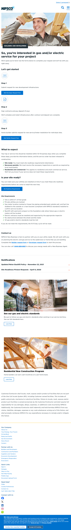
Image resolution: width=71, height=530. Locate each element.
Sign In (3, 467)
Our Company (6, 427)
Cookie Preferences (7, 486)
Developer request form (37, 242)
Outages (4, 469)
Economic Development (9, 456)
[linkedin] (2, 502)
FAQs (3, 484)
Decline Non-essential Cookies (15, 527)
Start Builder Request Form (11, 138)
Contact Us (4, 489)
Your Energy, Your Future (9, 432)
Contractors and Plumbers (9, 451)
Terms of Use (35, 523)
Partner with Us (6, 447)
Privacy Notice (46, 523)
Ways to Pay (5, 471)
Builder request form (19, 242)
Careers (3, 443)
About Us (4, 429)
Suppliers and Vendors (8, 454)
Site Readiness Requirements (12, 189)
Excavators (4, 460)
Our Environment (6, 438)
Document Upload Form (9, 478)
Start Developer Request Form (12, 92)
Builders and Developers (9, 449)
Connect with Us (7, 495)
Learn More (9, 324)
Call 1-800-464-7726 (8, 491)
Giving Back (5, 434)
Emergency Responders (9, 458)
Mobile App (5, 476)
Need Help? (5, 482)
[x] (2, 498)
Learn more (53, 521)
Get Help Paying (6, 473)
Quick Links (5, 464)
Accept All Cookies (35, 527)
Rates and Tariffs (6, 436)
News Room (5, 441)
